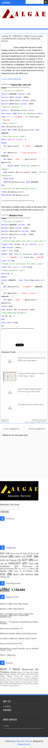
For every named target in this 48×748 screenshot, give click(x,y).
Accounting (14, 553)
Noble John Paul (27, 674)
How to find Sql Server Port (11, 643)
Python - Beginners (7, 655)
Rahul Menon (34, 680)
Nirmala (13, 672)
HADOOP (14, 563)
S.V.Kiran (35, 682)
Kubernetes (27, 566)
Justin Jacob (14, 678)
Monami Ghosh (12, 680)
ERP (29, 556)
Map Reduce (22, 569)
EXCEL (3, 560)
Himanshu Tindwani (31, 676)
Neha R (20, 672)
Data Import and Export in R (11, 628)
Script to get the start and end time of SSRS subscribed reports (32, 359)
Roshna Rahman (15, 682)
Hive (31, 563)
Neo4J (32, 568)
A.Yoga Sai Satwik (31, 672)
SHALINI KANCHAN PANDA (9, 683)
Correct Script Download (11, 79)
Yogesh (9, 676)
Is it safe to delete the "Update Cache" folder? (18, 638)
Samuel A (31, 683)
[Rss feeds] (44, 25)
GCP (25, 560)
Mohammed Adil (30, 669)
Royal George (27, 682)
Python (29, 570)
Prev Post (5, 422)
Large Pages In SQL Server (35, 422)
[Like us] (32, 25)
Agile (25, 553)
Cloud (3, 556)
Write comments (37, 429)
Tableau (3, 576)
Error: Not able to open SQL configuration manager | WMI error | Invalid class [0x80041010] (17, 615)
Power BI (18, 571)
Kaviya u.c (21, 678)
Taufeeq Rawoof (14, 685)
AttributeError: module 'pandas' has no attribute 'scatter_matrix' (19, 649)
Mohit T (5, 669)
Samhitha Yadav (23, 683)
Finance (12, 560)
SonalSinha (4, 685)
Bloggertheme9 (24, 744)
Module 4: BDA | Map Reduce (12, 608)
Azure (33, 553)
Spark (16, 574)
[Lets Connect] (40, 25)
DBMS (17, 556)
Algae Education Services (2, 8)
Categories (9, 25)
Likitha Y (28, 678)
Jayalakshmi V (4, 678)
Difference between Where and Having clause (18, 633)
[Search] (46, 2)
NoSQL (3, 570)
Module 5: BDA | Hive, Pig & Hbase (14, 603)
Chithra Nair (18, 676)
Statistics (29, 574)
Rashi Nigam (4, 682)
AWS (2, 553)
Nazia (16, 669)
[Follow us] (36, 25)
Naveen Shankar (23, 680)
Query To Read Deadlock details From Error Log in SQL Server (30, 390)
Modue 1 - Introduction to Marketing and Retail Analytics (19, 623)
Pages (6, 2)
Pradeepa (4, 671)
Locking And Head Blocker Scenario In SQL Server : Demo (31, 374)
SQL (3, 574)
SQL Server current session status (31, 404)
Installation (5, 566)
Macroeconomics (7, 568)
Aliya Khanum (5, 674)
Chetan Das (15, 674)
